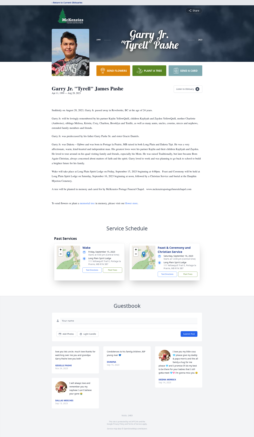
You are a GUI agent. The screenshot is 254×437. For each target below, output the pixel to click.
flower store (131, 203)
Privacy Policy (118, 424)
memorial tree (87, 203)
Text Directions (92, 270)
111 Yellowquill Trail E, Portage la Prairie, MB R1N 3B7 (104, 263)
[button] (68, 254)
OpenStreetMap (130, 428)
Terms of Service (135, 424)
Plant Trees (112, 270)
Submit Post (189, 333)
